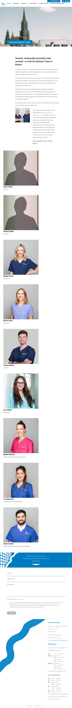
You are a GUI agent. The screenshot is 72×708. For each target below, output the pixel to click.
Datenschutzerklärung (22, 602)
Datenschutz (38, 706)
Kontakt (67, 1)
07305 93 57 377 (55, 1)
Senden (11, 613)
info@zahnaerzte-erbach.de (59, 640)
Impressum (29, 706)
